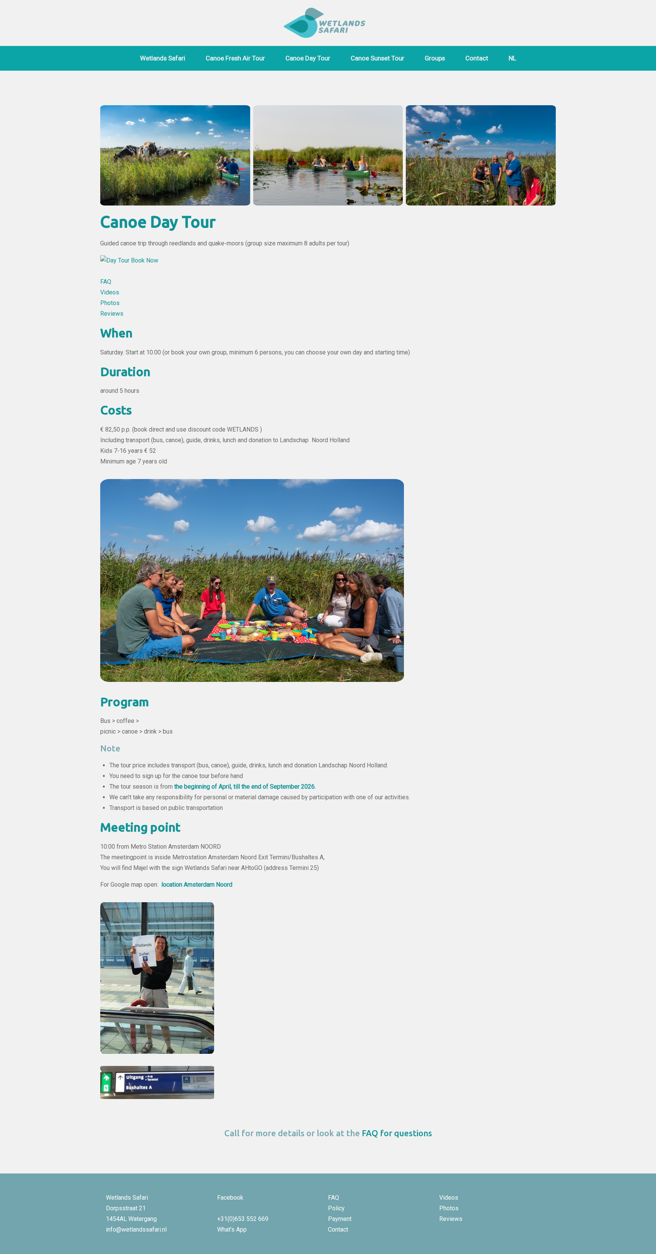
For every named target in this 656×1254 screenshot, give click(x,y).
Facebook (230, 1197)
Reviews (111, 313)
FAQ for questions (397, 1133)
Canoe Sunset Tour (377, 58)
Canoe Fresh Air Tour (235, 58)
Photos (110, 303)
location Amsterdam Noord (196, 884)
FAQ (105, 281)
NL (512, 58)
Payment (340, 1218)
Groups (435, 58)
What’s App (232, 1229)
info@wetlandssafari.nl (136, 1229)
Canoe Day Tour (307, 58)
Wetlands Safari (162, 58)
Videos (110, 292)
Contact (476, 58)
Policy (336, 1208)
